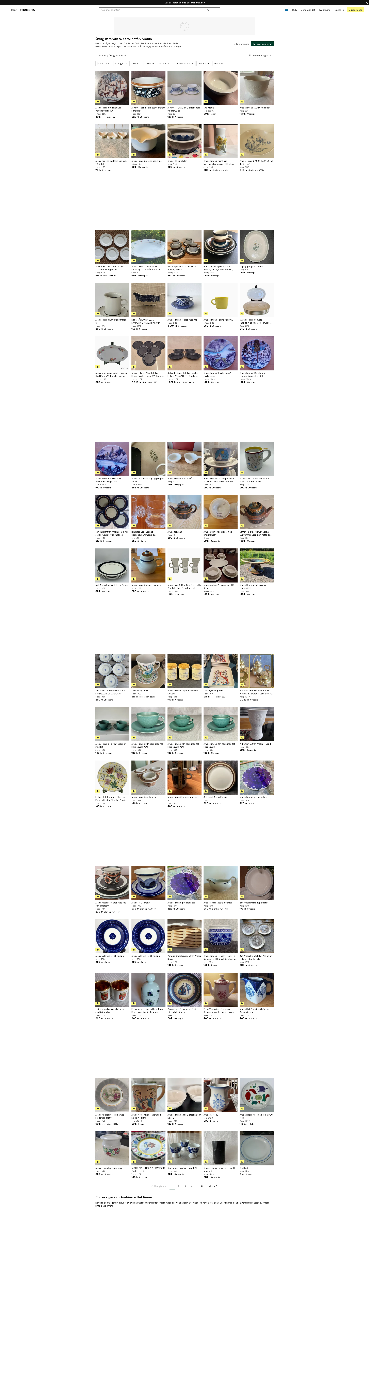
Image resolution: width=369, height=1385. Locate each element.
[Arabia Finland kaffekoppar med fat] (184, 778)
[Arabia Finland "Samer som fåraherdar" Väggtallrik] (112, 459)
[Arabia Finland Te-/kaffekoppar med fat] (112, 724)
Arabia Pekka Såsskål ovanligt (218, 902)
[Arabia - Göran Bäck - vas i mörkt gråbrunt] (221, 1148)
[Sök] (208, 9)
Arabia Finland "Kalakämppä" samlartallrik (217, 374)
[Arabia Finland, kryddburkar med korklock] (184, 671)
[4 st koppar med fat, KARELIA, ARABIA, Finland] (184, 247)
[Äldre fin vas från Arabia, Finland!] (257, 724)
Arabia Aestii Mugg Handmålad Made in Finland (146, 1116)
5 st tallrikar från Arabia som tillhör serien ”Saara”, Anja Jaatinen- (111, 533)
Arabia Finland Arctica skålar (180, 478)
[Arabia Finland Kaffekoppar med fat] (112, 300)
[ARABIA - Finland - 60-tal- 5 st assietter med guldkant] (112, 247)
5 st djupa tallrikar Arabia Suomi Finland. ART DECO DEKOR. (110, 692)
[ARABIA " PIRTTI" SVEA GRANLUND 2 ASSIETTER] (148, 1148)
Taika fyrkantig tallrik (213, 690)
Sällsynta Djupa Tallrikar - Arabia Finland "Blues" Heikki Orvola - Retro (182, 375)
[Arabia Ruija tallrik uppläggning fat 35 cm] (148, 459)
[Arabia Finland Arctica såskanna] (148, 141)
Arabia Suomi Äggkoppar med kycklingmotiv (218, 533)
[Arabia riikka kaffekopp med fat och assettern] (112, 883)
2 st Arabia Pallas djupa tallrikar (254, 902)
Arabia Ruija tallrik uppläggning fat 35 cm (147, 480)
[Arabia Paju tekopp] (148, 883)
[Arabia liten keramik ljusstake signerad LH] (257, 565)
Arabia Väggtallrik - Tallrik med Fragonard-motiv (109, 1116)
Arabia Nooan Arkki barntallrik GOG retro (256, 1116)
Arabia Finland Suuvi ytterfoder (255, 107)
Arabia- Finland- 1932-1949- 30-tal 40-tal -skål (256, 162)
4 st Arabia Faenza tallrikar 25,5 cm (112, 585)
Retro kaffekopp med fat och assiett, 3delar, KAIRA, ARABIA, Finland (218, 268)
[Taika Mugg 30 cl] (148, 671)
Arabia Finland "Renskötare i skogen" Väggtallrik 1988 (253, 374)
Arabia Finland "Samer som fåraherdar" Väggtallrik (108, 480)
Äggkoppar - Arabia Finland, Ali (182, 1168)
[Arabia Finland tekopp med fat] (184, 300)
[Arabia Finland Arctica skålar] (184, 459)
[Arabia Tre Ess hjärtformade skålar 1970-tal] (112, 141)
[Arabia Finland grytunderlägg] (257, 778)
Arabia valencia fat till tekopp (109, 956)
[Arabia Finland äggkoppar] (148, 778)
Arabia (102, 55)
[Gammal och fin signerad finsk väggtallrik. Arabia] (184, 990)
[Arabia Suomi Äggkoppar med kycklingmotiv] (221, 512)
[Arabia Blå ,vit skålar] (184, 141)
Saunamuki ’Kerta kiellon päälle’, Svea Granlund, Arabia (254, 480)
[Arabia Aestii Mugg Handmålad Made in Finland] (148, 1095)
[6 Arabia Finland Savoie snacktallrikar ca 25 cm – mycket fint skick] (257, 300)
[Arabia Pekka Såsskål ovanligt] (221, 883)
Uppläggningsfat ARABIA (251, 266)
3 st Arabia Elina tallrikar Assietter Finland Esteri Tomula (256, 957)
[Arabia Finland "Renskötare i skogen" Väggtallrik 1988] (257, 353)
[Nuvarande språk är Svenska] (286, 9)
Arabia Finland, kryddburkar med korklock (182, 692)
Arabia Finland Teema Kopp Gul (219, 320)
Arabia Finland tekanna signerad (146, 585)
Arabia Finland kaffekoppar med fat (182, 798)
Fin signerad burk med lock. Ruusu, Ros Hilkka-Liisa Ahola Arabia (148, 1010)
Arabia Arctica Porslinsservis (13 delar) (219, 586)
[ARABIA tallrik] (257, 1148)
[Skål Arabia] (221, 88)
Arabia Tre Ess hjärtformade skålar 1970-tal (111, 162)
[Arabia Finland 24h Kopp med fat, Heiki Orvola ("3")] (148, 724)
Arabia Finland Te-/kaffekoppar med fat (110, 745)
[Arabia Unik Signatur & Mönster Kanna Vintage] (257, 990)
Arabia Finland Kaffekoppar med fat (110, 321)
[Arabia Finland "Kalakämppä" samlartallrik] (221, 353)
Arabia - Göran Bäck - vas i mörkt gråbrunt (219, 1169)
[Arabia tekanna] (184, 512)
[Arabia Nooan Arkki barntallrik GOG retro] (257, 1095)
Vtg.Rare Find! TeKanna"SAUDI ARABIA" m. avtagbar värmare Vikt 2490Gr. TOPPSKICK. (256, 692)
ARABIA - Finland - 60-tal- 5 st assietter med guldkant (109, 268)
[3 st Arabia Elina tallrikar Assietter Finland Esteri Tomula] (257, 936)
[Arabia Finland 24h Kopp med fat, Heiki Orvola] (221, 724)
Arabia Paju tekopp (140, 902)
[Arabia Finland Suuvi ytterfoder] (257, 88)
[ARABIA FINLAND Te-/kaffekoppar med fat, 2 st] (184, 88)
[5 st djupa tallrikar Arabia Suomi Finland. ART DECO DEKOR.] (112, 671)
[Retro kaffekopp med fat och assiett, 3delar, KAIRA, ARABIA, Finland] (221, 247)
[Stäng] (366, 2)
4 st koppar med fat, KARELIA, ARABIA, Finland (181, 268)
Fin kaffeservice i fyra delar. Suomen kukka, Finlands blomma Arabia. (219, 1011)
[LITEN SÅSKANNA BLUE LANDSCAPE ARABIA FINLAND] (148, 300)
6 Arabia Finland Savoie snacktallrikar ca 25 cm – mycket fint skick (255, 321)
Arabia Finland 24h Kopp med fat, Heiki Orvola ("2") (183, 745)
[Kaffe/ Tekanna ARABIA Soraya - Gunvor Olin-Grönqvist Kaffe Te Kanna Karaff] (257, 512)
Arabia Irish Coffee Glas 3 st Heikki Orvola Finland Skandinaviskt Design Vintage (184, 587)
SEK (294, 10)
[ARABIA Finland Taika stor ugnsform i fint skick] (148, 88)
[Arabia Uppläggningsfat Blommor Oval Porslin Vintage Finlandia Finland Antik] (112, 353)
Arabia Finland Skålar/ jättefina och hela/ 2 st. (184, 1116)
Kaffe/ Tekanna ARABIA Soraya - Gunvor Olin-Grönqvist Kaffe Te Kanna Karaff (255, 533)
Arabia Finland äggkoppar (143, 797)
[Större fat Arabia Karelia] (221, 778)
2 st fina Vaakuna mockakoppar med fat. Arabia (110, 1010)
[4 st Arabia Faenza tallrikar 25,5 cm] (112, 565)
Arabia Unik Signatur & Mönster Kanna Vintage (254, 1010)
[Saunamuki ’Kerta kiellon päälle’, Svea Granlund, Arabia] (257, 459)
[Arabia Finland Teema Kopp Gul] (221, 300)
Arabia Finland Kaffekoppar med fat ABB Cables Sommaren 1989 (219, 480)
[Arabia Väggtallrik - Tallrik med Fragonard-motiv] (112, 1095)
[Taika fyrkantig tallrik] (221, 671)
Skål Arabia (209, 107)
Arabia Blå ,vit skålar (177, 161)
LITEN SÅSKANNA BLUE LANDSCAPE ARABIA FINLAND (145, 321)
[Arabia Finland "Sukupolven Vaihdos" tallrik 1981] (112, 88)
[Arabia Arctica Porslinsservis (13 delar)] (221, 565)
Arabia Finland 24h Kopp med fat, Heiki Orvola (220, 745)
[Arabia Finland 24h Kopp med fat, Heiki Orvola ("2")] (184, 724)
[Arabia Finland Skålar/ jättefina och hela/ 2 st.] (184, 1095)
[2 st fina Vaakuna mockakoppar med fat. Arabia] (112, 990)
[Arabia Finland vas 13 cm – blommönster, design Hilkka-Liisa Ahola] (221, 141)
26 (202, 1186)
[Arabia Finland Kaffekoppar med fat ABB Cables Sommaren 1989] (221, 459)
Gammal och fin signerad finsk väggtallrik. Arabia (181, 1010)
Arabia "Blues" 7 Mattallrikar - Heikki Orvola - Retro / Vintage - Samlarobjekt (146, 375)
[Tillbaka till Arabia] (96, 55)
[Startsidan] (27, 9)
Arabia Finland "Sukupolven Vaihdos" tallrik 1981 (108, 109)
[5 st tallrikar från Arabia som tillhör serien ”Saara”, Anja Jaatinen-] (112, 512)
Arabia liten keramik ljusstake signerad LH (253, 586)
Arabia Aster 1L (211, 1115)
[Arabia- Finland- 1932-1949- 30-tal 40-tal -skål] (257, 141)
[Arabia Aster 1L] (221, 1095)
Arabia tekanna (174, 532)
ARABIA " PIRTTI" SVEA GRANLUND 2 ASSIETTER (148, 1169)
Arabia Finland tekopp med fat (182, 320)
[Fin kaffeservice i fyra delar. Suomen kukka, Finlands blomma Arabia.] (221, 990)
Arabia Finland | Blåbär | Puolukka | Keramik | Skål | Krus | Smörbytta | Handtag (220, 957)
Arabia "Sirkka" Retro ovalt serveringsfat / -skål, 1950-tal (145, 268)
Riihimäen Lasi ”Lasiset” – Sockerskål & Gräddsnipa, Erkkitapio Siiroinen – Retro (144, 533)
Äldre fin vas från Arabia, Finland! (255, 744)
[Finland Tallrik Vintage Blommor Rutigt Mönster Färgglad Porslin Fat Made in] (112, 778)
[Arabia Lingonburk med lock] (112, 1148)
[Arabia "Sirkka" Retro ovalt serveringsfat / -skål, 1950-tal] (148, 247)
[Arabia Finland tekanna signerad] (148, 565)
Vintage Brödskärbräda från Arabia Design (184, 957)
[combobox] (155, 10)
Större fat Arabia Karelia (215, 797)
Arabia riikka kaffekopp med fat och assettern (110, 904)
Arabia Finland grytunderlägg (253, 797)
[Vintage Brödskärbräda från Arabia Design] (184, 936)
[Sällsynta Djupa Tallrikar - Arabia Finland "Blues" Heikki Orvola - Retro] (184, 353)
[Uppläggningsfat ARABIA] (257, 247)
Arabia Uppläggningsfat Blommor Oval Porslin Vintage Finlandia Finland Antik (111, 375)
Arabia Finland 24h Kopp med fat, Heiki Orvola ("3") (147, 745)
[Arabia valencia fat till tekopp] (112, 936)
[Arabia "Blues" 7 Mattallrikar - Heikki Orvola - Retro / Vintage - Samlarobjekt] (148, 353)
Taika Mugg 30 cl (139, 690)
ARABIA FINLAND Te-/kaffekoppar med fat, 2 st (183, 109)
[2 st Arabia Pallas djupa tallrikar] (257, 883)
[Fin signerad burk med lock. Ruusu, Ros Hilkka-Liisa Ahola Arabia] (148, 990)
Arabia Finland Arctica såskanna (146, 161)
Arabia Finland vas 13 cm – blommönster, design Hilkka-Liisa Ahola (219, 162)
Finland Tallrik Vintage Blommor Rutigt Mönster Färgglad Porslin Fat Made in (110, 799)
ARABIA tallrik (246, 1168)
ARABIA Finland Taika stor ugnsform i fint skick (148, 109)
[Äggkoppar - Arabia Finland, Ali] (184, 1148)
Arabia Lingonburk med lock (108, 1168)
